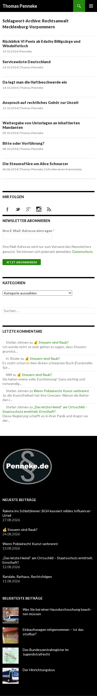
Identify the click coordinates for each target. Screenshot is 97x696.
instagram (39, 209)
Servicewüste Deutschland (26, 61)
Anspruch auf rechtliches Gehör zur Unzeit (40, 102)
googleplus (28, 209)
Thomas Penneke (19, 6)
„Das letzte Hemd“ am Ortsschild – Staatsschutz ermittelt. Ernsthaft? (44, 409)
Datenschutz (82, 251)
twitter (18, 209)
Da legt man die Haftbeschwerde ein (34, 82)
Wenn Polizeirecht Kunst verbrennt (61, 391)
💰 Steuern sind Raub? (51, 342)
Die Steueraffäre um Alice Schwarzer (35, 163)
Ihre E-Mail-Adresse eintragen (28, 231)
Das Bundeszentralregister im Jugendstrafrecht (46, 652)
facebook (7, 209)
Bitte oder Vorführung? (23, 143)
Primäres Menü (91, 6)
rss (49, 209)
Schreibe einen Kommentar (63, 169)
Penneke (26, 51)
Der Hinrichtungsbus (39, 670)
